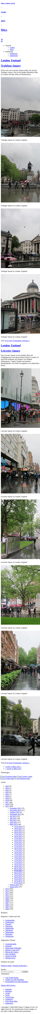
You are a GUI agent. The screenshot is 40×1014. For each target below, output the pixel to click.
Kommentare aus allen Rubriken (16, 982)
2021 (7, 794)
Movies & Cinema (11, 952)
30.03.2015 (18, 828)
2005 (7, 907)
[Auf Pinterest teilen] (22, 778)
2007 (7, 903)
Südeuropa (9, 930)
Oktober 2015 (15, 812)
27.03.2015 (18, 834)
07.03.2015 (18, 871)
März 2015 (13, 824)
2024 (7, 788)
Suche (7, 995)
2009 (7, 899)
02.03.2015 (18, 881)
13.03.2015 (18, 859)
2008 (7, 901)
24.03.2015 (18, 840)
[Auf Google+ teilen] (24, 776)
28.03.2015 (18, 832)
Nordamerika (10, 920)
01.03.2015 (18, 883)
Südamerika (9, 928)
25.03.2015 (18, 838)
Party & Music (10, 954)
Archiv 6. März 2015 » (13, 767)
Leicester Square (10, 350)
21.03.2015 (18, 846)
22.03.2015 (18, 844)
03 (8, 341)
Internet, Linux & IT (12, 950)
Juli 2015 (13, 816)
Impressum (9, 1003)
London (5, 60)
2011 (7, 895)
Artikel (12, 48)
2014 (7, 889)
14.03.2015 (18, 857)
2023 (7, 790)
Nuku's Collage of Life (8, 3)
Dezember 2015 (15, 808)
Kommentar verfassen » (21, 341)
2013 (7, 891)
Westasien (8, 934)
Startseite (8, 989)
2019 (7, 798)
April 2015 (13, 822)
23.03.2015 (18, 842)
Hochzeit (8, 946)
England (16, 60)
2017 (7, 802)
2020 (7, 796)
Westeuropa (9, 936)
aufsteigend (14, 56)
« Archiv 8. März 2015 (13, 769)
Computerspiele (10, 944)
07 (5, 341)
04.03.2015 (18, 877)
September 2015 (15, 814)
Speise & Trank (10, 956)
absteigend (13, 54)
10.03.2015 (18, 865)
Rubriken (8, 991)
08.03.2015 (18, 869)
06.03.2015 (18, 873)
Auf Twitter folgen (11, 978)
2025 (7, 786)
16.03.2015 (18, 852)
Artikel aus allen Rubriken (14, 980)
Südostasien (9, 932)
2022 (7, 792)
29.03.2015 (18, 830)
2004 (7, 909)
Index (12, 50)
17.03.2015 (18, 850)
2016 (7, 804)
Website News (10, 958)
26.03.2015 (18, 836)
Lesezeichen (9, 997)
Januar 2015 (14, 887)
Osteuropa (9, 926)
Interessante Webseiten (13, 948)
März (4, 29)
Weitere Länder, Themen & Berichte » (14, 966)
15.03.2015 (18, 854)
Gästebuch (9, 999)
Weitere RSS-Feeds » (8, 985)
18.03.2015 (18, 848)
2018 (7, 800)
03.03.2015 (18, 879)
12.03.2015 (18, 861)
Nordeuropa (9, 922)
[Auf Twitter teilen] (7, 778)
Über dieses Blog (11, 1001)
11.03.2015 (18, 863)
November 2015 (15, 810)
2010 (7, 897)
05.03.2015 (18, 875)
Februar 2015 (14, 885)
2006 (7, 905)
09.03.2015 (18, 867)
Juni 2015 (13, 818)
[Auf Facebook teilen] (8, 776)
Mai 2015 (13, 820)
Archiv (3, 12)
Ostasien (8, 924)
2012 (7, 893)
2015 (3, 21)
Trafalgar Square (11, 65)
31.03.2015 (18, 826)
